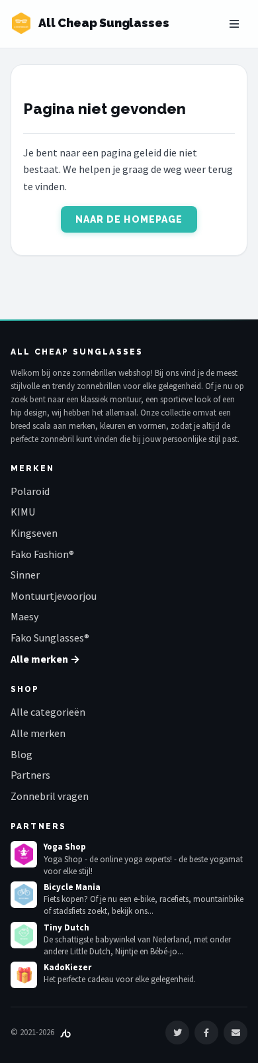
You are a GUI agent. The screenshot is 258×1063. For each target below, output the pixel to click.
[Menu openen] (234, 24)
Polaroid (30, 491)
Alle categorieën (48, 711)
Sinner (25, 574)
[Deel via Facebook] (206, 1032)
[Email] (235, 1032)
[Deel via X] (177, 1032)
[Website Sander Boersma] (65, 1032)
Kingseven (34, 532)
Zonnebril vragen (50, 796)
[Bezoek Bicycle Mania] (24, 894)
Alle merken (38, 733)
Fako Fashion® (42, 554)
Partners (30, 774)
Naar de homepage (129, 219)
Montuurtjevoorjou (54, 595)
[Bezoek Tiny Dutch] (24, 935)
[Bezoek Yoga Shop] (24, 854)
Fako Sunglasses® (50, 637)
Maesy (24, 616)
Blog (21, 754)
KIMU (23, 511)
